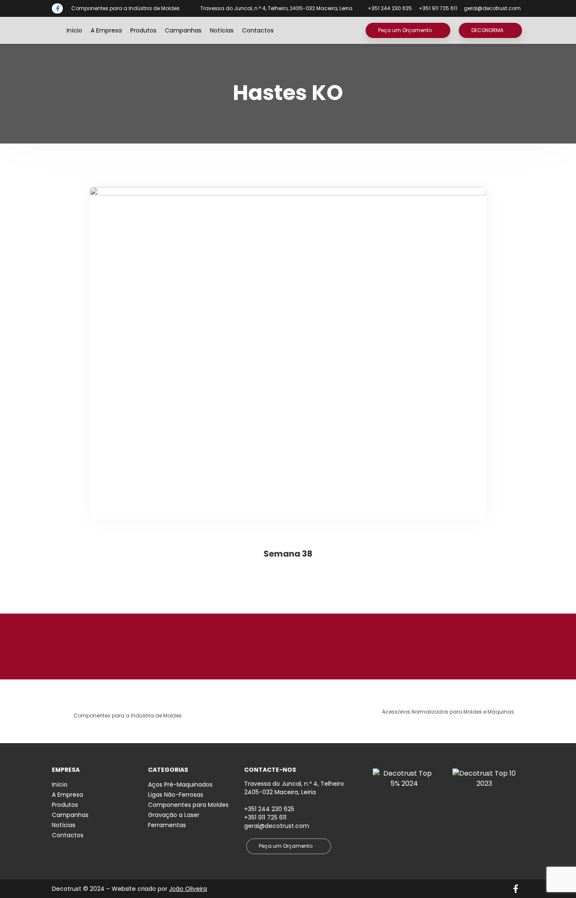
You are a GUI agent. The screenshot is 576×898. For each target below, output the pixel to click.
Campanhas (183, 30)
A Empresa (106, 30)
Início (74, 30)
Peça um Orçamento (405, 30)
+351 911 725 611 (265, 817)
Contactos (258, 30)
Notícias (222, 30)
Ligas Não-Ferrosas (175, 794)
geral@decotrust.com (492, 8)
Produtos (143, 30)
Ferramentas (167, 825)
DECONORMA (487, 30)
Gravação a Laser (173, 815)
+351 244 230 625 (269, 809)
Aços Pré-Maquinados (180, 784)
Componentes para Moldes (188, 805)
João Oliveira (188, 888)
